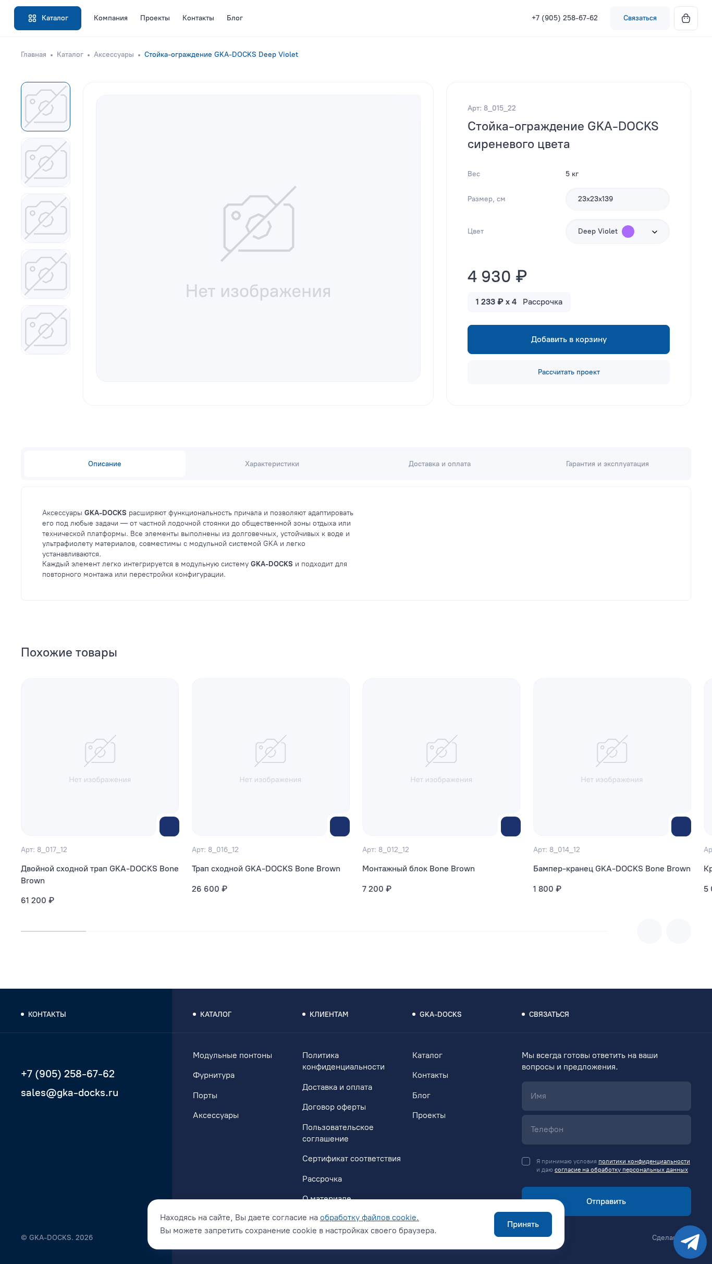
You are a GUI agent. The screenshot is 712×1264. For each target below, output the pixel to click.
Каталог (70, 54)
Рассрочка (322, 1179)
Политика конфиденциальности (343, 1061)
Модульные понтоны (232, 1055)
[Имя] (606, 1096)
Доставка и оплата (440, 463)
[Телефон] (606, 1129)
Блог (235, 18)
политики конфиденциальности (644, 1161)
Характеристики (272, 463)
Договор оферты (334, 1107)
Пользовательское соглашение (338, 1133)
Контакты (198, 18)
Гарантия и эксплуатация (607, 463)
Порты (205, 1095)
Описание (104, 463)
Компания (111, 18)
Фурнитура (214, 1075)
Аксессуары (114, 54)
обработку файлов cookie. (369, 1217)
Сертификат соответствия (351, 1158)
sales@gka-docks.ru (69, 1092)
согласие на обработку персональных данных (621, 1169)
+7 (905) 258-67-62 (565, 18)
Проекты (155, 18)
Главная (33, 54)
